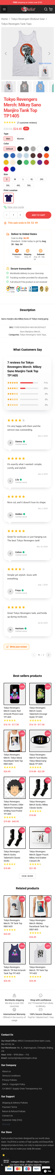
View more (27, 876)
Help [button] (49, 1171)
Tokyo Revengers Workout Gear (28, 19)
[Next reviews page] (48, 655)
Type (6, 134)
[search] (46, 9)
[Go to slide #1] (8, 86)
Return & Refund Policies (13, 1111)
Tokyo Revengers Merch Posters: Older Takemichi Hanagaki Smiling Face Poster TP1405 (13, 807)
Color (6, 143)
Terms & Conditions (11, 1075)
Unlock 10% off (6, 1161)
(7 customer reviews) (27, 122)
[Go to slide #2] (24, 86)
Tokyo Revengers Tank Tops (16, 23)
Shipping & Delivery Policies (15, 1103)
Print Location (10, 190)
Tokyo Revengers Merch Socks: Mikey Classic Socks (38, 804)
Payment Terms (9, 1107)
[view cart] (51, 9)
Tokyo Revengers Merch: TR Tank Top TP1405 (38, 970)
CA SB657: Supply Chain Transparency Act (22, 1088)
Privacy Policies (9, 1080)
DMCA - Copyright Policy (13, 1084)
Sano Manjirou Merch (30, 331)
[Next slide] (49, 53)
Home (4, 19)
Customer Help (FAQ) (12, 1120)
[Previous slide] (6, 53)
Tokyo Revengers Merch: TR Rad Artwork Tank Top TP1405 (15, 970)
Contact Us (7, 1115)
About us (6, 1071)
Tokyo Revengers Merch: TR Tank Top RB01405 (13, 923)
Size (6, 174)
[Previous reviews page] (34, 655)
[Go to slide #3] (40, 86)
